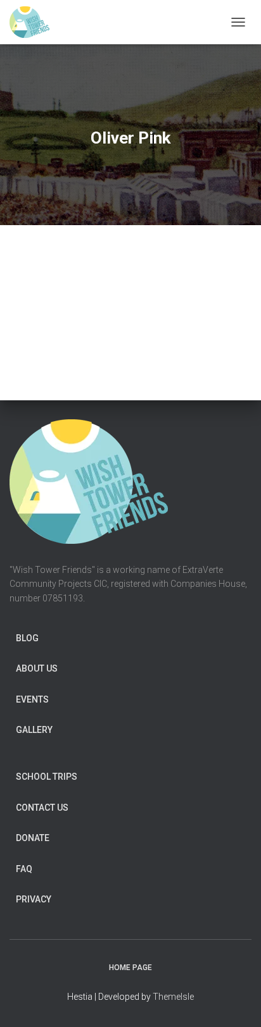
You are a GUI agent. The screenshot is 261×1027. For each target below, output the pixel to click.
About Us (37, 668)
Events (32, 699)
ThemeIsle (173, 997)
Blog (27, 638)
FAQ (24, 869)
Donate (32, 838)
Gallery (34, 730)
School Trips (46, 777)
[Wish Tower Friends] (34, 22)
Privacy (33, 899)
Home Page (130, 967)
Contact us (42, 808)
